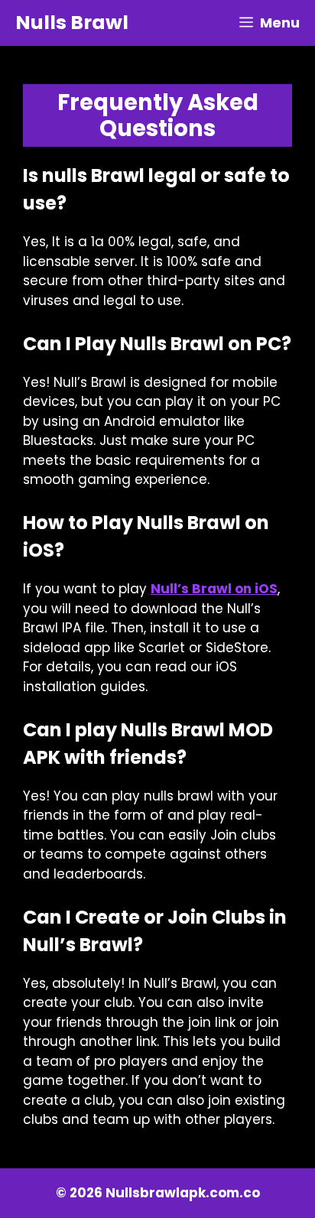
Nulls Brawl (71, 22)
